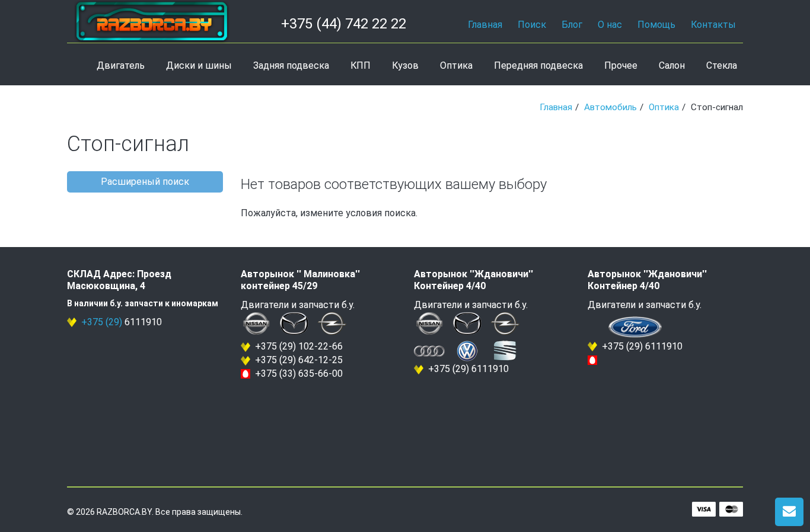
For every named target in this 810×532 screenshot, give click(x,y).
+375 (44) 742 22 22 (343, 23)
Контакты (713, 24)
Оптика (456, 65)
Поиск (532, 24)
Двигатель (121, 65)
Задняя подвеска (291, 65)
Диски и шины (199, 65)
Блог (572, 24)
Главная (485, 24)
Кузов (405, 65)
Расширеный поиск (145, 181)
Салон (672, 65)
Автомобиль (610, 107)
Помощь (656, 24)
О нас (610, 24)
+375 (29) (101, 322)
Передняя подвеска (538, 65)
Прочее (620, 65)
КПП (360, 65)
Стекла (721, 65)
